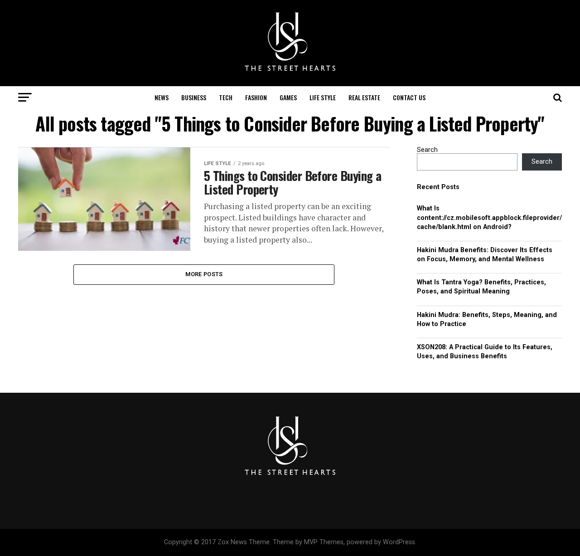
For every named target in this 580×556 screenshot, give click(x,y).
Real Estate (364, 97)
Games (288, 97)
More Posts (204, 274)
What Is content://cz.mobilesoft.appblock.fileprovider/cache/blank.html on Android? (489, 217)
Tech (225, 97)
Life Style (322, 97)
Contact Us (409, 97)
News (162, 97)
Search (427, 150)
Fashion (256, 97)
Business (193, 97)
